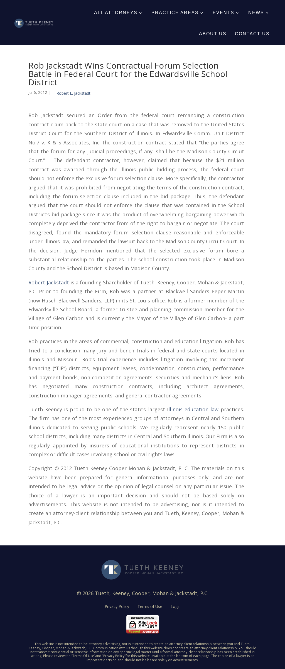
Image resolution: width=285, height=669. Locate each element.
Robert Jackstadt (48, 282)
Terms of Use (149, 607)
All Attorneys (115, 12)
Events (223, 12)
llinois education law (193, 409)
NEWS (256, 12)
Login (176, 607)
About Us (213, 33)
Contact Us (252, 33)
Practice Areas (175, 12)
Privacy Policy (117, 607)
